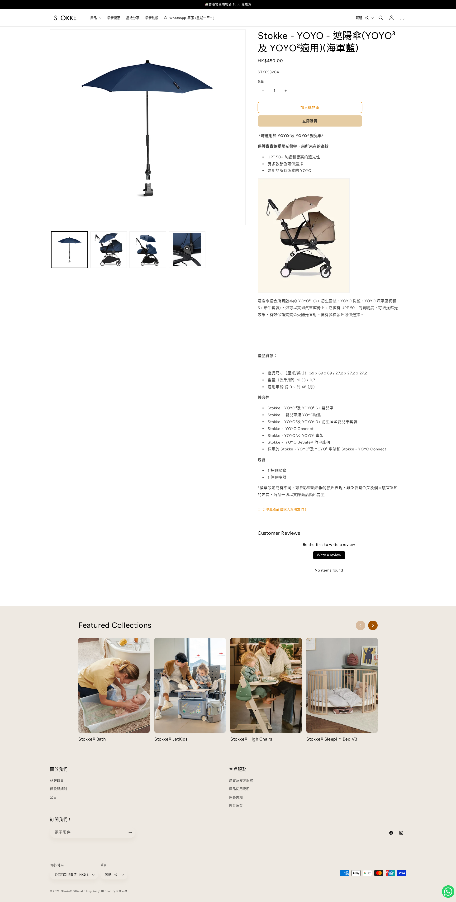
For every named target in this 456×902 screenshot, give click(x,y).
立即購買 (310, 121)
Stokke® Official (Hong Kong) (80, 891)
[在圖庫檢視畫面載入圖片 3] (147, 249)
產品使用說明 (239, 789)
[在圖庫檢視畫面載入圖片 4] (187, 249)
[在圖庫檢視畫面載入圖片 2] (108, 249)
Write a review (329, 555)
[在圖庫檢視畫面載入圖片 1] (69, 249)
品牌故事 (57, 781)
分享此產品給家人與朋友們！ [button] (285, 509)
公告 (53, 797)
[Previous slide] (360, 625)
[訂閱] (130, 832)
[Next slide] (373, 625)
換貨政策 (236, 806)
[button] (381, 18)
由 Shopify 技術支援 (114, 891)
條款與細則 (58, 789)
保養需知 (236, 797)
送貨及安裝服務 (241, 781)
